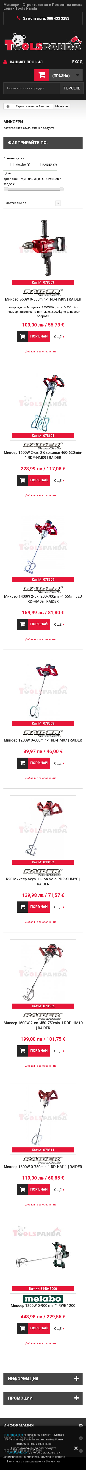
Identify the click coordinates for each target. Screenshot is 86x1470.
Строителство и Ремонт (32, 106)
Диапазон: (11, 179)
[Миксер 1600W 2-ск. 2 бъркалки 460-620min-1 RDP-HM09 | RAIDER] (43, 402)
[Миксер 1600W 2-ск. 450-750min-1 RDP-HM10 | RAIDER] (43, 973)
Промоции (20, 1398)
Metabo (23, 164)
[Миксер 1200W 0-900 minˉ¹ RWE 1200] (43, 1255)
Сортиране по (16, 203)
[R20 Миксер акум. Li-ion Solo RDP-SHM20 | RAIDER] (43, 829)
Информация (23, 1378)
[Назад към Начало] (8, 106)
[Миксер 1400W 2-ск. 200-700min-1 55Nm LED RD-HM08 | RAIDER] (43, 546)
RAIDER (49, 164)
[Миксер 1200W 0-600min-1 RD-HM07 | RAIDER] (43, 690)
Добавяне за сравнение (40, 351)
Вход (77, 62)
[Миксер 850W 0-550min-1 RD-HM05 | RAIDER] (43, 249)
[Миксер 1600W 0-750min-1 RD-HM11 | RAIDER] (43, 1116)
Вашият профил (26, 62)
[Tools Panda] (43, 43)
